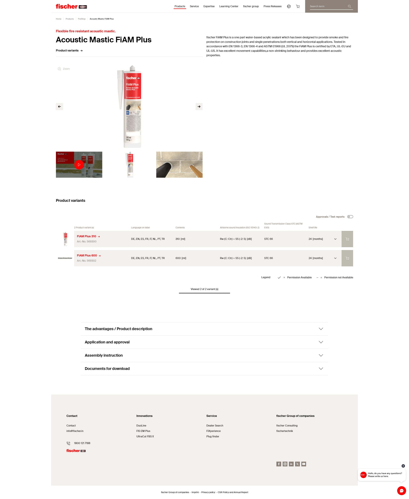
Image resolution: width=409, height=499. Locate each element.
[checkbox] (350, 216)
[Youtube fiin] (303, 464)
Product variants (67, 50)
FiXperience (213, 431)
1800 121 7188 (82, 443)
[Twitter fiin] (297, 464)
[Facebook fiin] (278, 464)
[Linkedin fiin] (291, 464)
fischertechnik (284, 431)
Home (58, 19)
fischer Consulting (287, 425)
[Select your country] (288, 6)
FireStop (81, 19)
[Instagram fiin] (285, 464)
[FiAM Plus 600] (65, 258)
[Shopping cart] (297, 6)
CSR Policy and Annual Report (233, 492)
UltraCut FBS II (145, 436)
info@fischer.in (74, 431)
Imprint (195, 492)
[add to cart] (347, 239)
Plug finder (212, 436)
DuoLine (141, 425)
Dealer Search (214, 425)
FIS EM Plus (143, 431)
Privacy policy (208, 492)
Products (70, 19)
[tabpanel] (79, 165)
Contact (71, 425)
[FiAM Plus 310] (65, 239)
